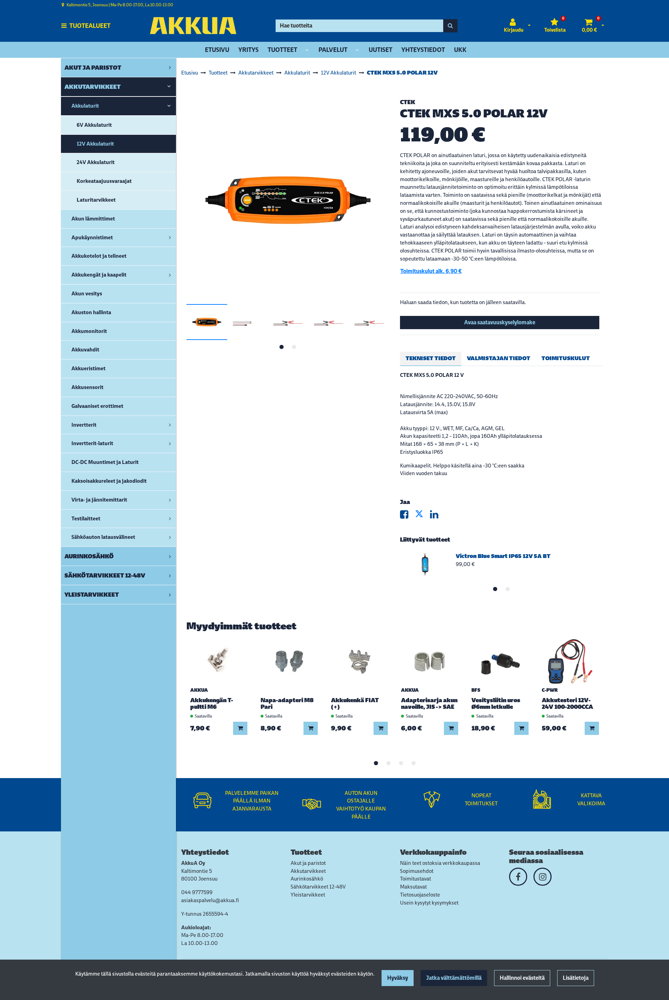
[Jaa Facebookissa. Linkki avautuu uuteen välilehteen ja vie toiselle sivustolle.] (407, 516)
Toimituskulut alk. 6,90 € (431, 271)
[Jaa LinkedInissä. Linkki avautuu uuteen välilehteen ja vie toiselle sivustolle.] (437, 516)
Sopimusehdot (416, 871)
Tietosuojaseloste (420, 894)
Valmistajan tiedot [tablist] (498, 358)
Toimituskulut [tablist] (565, 358)
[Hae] (450, 25)
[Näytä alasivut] (307, 50)
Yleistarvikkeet (308, 894)
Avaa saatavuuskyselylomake (499, 322)
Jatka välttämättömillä (454, 978)
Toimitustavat (415, 878)
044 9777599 (197, 892)
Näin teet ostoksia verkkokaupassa (440, 863)
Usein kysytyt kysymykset (429, 902)
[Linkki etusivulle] (193, 25)
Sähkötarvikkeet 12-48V (318, 886)
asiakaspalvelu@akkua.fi (210, 900)
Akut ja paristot (308, 863)
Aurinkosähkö (307, 878)
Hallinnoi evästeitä (522, 978)
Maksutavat (413, 886)
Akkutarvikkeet (308, 871)
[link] (170, 67)
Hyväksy (397, 978)
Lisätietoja (576, 978)
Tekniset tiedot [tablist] (431, 358)
